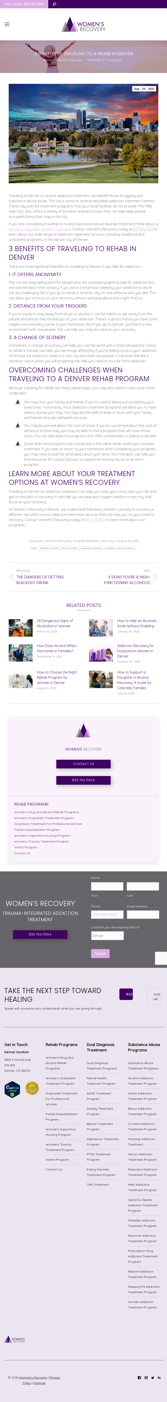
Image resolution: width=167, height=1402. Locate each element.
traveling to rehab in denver (119, 548)
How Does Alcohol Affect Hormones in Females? (57, 648)
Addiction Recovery (58, 541)
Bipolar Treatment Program (100, 1126)
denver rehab (70, 548)
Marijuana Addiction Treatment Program (142, 1172)
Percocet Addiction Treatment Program (142, 1238)
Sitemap (40, 1383)
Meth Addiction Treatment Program (142, 1187)
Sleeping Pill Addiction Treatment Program (144, 1289)
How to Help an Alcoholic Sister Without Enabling (137, 623)
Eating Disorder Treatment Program (101, 1172)
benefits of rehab (49, 548)
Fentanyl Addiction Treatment (141, 1141)
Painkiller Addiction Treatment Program (142, 1223)
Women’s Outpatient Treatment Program (61, 1081)
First (94, 895)
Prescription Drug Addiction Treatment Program (143, 1256)
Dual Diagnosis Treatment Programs (102, 1065)
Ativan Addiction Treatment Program (142, 1096)
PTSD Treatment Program (98, 1157)
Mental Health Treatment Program (101, 1081)
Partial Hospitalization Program (61, 1116)
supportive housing (91, 548)
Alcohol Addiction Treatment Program (142, 1081)
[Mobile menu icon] (7, 24)
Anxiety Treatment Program (100, 1111)
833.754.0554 (143, 229)
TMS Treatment (98, 1185)
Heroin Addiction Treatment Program (142, 1157)
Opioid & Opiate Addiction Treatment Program (143, 1205)
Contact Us (54, 1169)
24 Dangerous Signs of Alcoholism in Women (55, 623)
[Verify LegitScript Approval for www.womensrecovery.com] (12, 1097)
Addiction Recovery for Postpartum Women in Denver (135, 651)
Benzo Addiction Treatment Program (142, 1111)
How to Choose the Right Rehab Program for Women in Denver (57, 677)
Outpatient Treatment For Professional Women (61, 1098)
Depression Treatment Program (103, 1141)
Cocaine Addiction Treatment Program (142, 1126)
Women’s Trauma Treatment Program (60, 1147)
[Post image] (21, 628)
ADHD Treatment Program (99, 1096)
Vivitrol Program (57, 1160)
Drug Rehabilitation (86, 541)
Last (130, 895)
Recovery (107, 541)
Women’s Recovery (33, 1377)
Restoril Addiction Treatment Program (142, 1274)
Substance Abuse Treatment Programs (143, 1065)
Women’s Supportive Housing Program (60, 1132)
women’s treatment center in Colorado (40, 229)
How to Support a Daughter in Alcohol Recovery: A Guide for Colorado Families (134, 680)
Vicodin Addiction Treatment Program (142, 1304)
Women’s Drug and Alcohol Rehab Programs (59, 1063)
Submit (100, 954)
